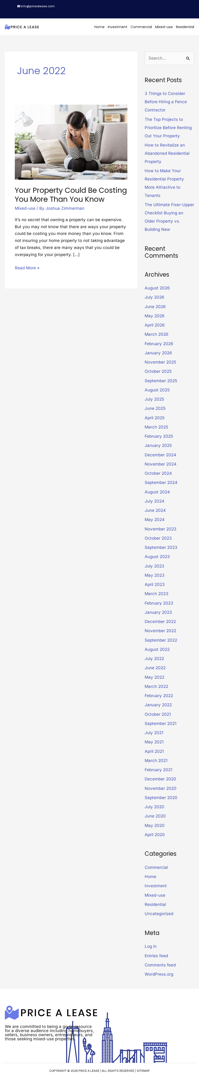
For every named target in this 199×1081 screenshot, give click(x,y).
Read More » (27, 267)
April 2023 (155, 584)
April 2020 (155, 834)
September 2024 (161, 482)
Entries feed (156, 955)
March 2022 (156, 686)
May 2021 (154, 741)
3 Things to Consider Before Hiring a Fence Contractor (166, 101)
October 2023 (158, 538)
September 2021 (160, 723)
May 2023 (155, 575)
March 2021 (156, 760)
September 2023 (161, 547)
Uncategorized (159, 913)
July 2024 (154, 501)
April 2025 (155, 417)
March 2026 (156, 334)
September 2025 (161, 380)
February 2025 (159, 436)
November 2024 (160, 464)
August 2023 (157, 556)
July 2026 (154, 297)
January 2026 (158, 352)
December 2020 (160, 779)
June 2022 (155, 667)
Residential (185, 26)
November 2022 (160, 630)
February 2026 (159, 343)
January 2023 (158, 612)
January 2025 (158, 445)
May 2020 (155, 825)
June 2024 (155, 510)
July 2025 (154, 399)
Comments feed (160, 965)
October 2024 (158, 473)
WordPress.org (159, 974)
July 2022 (154, 658)
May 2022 (154, 677)
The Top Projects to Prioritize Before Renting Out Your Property (168, 127)
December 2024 (160, 454)
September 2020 (161, 797)
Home (99, 26)
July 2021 (154, 732)
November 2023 (160, 529)
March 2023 (156, 593)
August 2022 (157, 649)
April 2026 (155, 325)
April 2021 (154, 751)
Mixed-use (164, 26)
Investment (117, 26)
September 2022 (161, 640)
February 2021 (158, 769)
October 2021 (158, 714)
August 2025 (157, 390)
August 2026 (157, 288)
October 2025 (158, 371)
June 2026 (155, 306)
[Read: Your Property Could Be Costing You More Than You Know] (71, 142)
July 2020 (154, 806)
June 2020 (155, 816)
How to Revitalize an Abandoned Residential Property (167, 153)
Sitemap (143, 1071)
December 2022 (160, 621)
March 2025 (156, 427)
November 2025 (160, 362)
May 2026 (155, 315)
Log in (151, 946)
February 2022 (159, 695)
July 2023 (154, 566)
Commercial (141, 26)
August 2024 (157, 492)
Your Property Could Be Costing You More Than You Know (71, 194)
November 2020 (160, 788)
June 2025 (155, 408)
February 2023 (159, 603)
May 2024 (155, 519)
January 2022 (158, 704)
